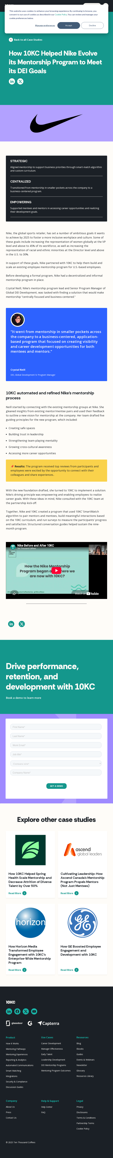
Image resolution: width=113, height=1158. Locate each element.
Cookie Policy (61, 14)
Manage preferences (45, 25)
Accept (68, 25)
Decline (92, 25)
